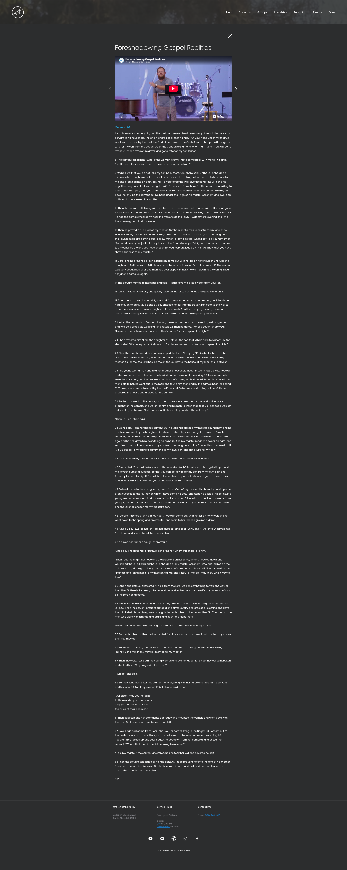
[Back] (230, 35)
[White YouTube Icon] (150, 838)
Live (159, 823)
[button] (243, 12)
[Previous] (110, 88)
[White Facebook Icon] (197, 838)
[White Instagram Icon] (185, 838)
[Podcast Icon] (173, 838)
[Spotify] (162, 838)
